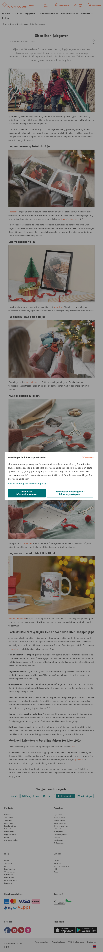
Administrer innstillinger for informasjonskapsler (69, 493)
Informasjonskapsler (18, 483)
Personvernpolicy (37, 483)
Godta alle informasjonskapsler (27, 492)
